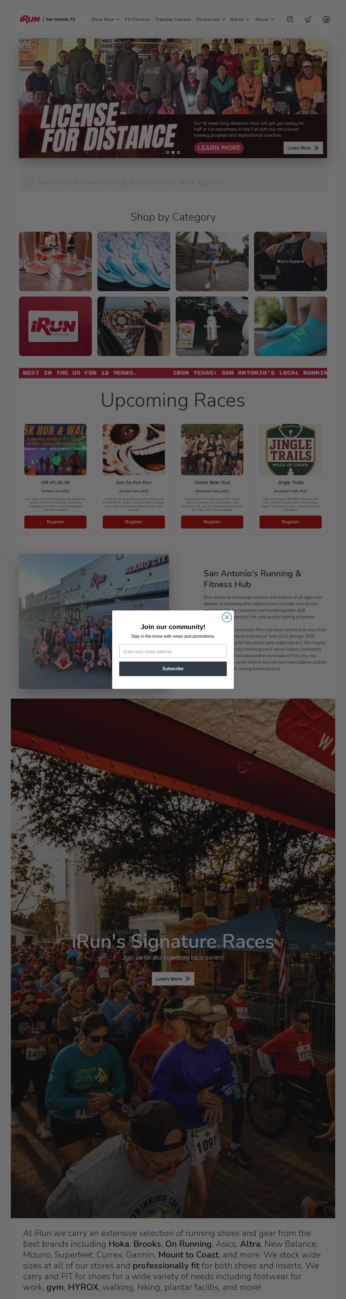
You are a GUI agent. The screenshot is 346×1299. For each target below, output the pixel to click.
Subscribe (173, 668)
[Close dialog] (227, 617)
